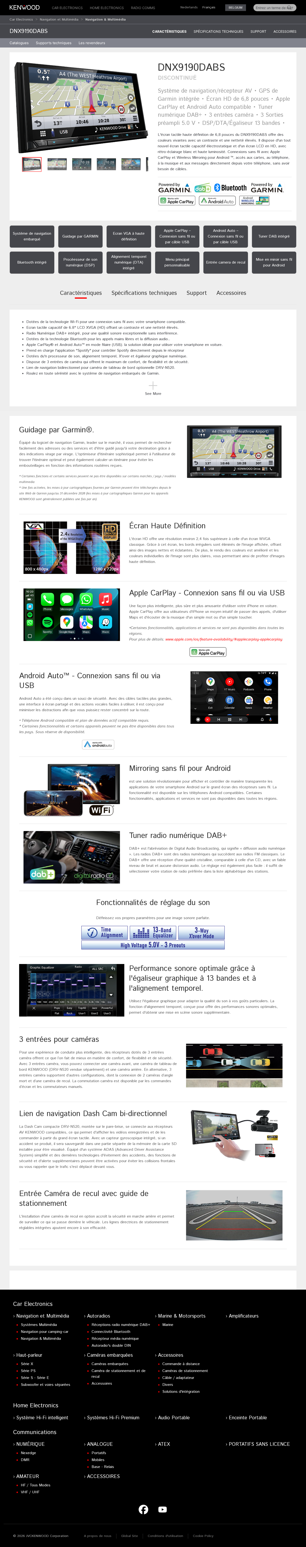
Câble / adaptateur (178, 1378)
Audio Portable (174, 1418)
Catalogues (19, 43)
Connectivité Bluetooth (111, 1332)
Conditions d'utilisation (165, 1536)
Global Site (129, 1536)
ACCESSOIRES (103, 1476)
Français (208, 7)
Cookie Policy (203, 1536)
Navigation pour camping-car (44, 1332)
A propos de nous (97, 1536)
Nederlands (189, 7)
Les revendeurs (92, 43)
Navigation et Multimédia (59, 19)
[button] (81, 107)
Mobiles (98, 1460)
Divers (167, 1385)
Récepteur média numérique (115, 1338)
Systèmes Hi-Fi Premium (113, 1418)
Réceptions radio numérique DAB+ (121, 1325)
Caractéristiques (169, 31)
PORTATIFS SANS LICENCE (259, 1444)
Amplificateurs (243, 1316)
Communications (34, 1432)
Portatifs (99, 1453)
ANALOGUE (100, 1444)
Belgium (235, 7)
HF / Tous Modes (35, 1485)
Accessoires (284, 31)
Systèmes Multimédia (39, 1325)
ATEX (164, 1444)
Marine (167, 1325)
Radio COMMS (143, 8)
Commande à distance (181, 1364)
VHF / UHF (30, 1492)
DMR (25, 1460)
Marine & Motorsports (181, 1316)
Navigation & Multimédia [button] (105, 19)
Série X (27, 1364)
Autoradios (98, 1316)
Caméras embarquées (110, 1355)
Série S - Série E (35, 1378)
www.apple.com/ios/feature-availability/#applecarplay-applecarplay (223, 639)
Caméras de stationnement (185, 1371)
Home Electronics (107, 8)
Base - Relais (103, 1467)
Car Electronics (67, 8)
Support (258, 31)
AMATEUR (27, 1476)
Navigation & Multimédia (41, 1338)
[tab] (81, 296)
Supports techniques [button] (53, 43)
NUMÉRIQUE (30, 1444)
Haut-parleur (29, 1355)
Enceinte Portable (248, 1418)
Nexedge (28, 1453)
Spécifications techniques (218, 31)
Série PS (28, 1371)
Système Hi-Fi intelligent (42, 1418)
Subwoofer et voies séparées (45, 1385)
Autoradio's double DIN (111, 1345)
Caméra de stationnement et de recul (119, 1373)
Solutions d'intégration (181, 1391)
